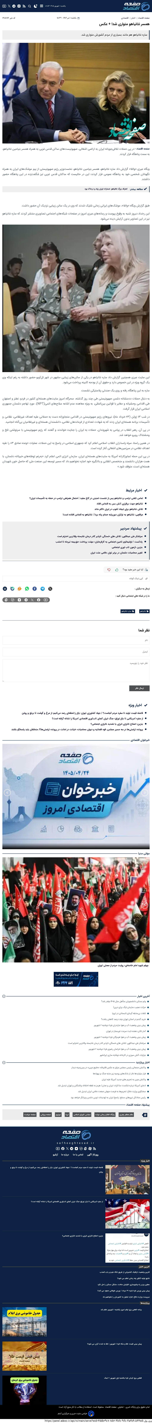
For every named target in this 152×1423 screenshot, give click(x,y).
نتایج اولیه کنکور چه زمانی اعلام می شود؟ (133, 1278)
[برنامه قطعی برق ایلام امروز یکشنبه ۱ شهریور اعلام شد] (24, 1321)
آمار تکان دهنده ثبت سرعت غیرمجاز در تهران (126, 1031)
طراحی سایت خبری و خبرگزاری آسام (72, 1413)
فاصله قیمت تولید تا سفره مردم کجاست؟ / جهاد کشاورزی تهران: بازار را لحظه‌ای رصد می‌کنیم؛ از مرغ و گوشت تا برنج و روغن (82, 713)
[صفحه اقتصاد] (136, 6)
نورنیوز (58, 1114)
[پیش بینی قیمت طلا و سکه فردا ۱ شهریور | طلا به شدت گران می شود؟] (24, 1356)
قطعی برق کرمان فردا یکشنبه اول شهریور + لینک (123, 1378)
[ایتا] (20, 589)
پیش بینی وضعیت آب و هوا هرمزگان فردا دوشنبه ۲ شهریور (120, 1037)
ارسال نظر (139, 688)
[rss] (24, 6)
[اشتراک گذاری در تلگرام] (42, 588)
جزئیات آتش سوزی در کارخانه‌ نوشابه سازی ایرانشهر (123, 1055)
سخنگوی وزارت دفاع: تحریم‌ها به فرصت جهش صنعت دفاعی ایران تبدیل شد (112, 1091)
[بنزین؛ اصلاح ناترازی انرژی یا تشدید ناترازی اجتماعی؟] (127, 1248)
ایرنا (67, 1114)
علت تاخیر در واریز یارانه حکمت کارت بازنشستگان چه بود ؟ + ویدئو (115, 965)
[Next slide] (7, 792)
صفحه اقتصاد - (142, 149)
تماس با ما (78, 1155)
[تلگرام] (13, 6)
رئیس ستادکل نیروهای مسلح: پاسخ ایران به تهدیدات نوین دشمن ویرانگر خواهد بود (108, 1097)
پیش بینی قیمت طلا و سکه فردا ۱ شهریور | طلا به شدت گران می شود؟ (114, 1344)
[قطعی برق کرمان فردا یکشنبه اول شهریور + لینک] (24, 1390)
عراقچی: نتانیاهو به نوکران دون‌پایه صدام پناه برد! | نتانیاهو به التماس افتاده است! (103, 515)
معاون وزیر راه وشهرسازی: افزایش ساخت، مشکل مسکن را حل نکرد (124, 1284)
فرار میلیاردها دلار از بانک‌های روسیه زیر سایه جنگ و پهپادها (119, 1074)
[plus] (116, 570)
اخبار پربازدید (143, 1062)
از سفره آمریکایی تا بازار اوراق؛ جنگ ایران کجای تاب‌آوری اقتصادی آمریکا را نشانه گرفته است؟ (97, 718)
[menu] (41, 6)
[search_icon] (29, 6)
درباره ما (65, 1155)
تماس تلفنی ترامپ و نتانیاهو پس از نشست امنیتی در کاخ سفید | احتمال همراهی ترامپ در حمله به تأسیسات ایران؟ (86, 498)
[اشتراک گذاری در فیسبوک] (34, 588)
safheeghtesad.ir (76, 1143)
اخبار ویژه (145, 1161)
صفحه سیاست (30, 1114)
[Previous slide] (144, 792)
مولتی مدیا (144, 854)
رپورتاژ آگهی (93, 1155)
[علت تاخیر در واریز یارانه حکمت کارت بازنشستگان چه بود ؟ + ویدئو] (76, 909)
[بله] (12, 589)
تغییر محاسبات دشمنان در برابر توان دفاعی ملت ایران (116, 553)
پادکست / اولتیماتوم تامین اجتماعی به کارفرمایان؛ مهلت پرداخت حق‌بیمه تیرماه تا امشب (99, 542)
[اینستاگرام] (19, 6)
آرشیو (55, 1155)
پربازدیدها (145, 1303)
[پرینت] (4, 588)
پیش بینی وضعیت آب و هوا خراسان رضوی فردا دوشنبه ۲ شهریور (117, 1049)
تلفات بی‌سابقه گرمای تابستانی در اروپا (129, 1013)
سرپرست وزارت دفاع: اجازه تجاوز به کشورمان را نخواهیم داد (126, 1297)
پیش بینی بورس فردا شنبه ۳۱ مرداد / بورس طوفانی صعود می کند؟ (124, 1290)
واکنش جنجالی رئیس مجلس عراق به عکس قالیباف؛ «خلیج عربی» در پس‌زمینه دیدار (108, 1068)
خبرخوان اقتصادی (140, 740)
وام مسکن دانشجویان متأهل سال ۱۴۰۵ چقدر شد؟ (123, 1001)
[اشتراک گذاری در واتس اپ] (27, 589)
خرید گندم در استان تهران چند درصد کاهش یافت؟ (123, 1019)
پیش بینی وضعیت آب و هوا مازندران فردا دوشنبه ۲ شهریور (120, 1025)
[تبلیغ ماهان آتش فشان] (76, 986)
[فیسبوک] (39, 600)
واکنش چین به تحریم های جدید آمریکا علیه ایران (124, 1079)
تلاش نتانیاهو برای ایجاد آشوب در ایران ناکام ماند (119, 509)
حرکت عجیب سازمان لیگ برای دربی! (129, 1007)
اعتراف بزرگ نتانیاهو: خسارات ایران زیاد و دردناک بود (106, 189)
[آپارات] (90, 1148)
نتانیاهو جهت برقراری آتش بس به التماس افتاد (120, 504)
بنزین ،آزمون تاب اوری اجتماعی (127, 547)
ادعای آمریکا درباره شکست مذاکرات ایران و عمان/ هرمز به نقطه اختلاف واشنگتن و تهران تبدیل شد (102, 1086)
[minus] (109, 570)
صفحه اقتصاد (110, 1407)
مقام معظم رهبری (126, 1114)
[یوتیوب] (4, 6)
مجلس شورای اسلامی (81, 1114)
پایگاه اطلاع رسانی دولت (105, 1114)
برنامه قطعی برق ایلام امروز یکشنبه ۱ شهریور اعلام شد (121, 1309)
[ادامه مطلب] (3, 996)
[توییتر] (9, 6)
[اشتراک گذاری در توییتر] (50, 589)
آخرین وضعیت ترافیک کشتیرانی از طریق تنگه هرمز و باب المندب (125, 1272)
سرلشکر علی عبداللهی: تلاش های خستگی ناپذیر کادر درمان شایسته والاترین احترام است (99, 536)
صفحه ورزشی (46, 1114)
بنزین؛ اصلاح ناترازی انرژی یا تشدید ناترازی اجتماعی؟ (117, 724)
